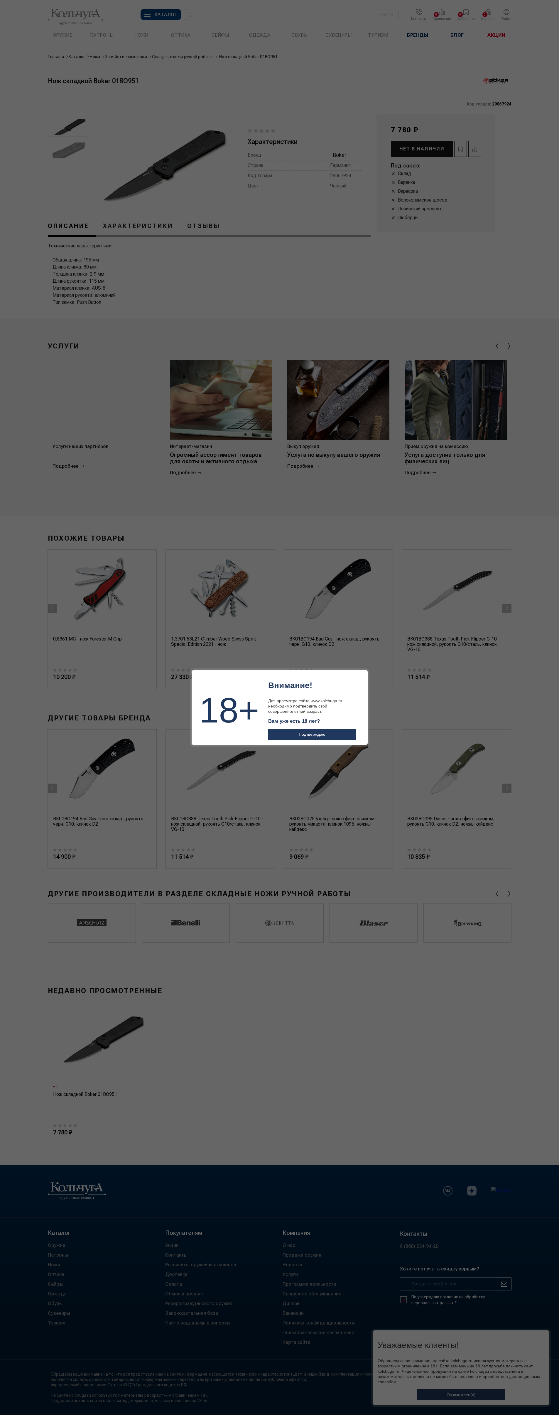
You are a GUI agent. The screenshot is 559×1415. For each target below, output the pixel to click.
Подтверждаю (312, 734)
